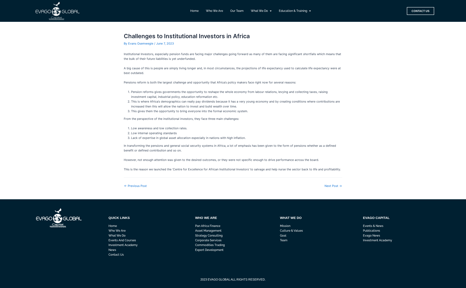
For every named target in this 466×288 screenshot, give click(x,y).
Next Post (333, 185)
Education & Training (293, 11)
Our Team (237, 11)
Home (194, 11)
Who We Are (214, 11)
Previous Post (135, 185)
